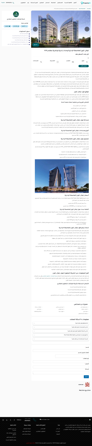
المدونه (58, 434)
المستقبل (60, 2)
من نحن (58, 428)
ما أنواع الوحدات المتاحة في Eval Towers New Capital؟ (76, 335)
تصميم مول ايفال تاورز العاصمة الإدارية (20, 37)
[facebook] (14, 420)
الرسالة (87, 369)
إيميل (6, 26)
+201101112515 (9, 2)
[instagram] (3, 420)
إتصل (23, 26)
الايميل (87, 364)
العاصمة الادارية (82, 8)
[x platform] (10, 420)
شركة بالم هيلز (27, 428)
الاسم (87, 347)
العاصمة (53, 2)
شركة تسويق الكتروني (30, 443)
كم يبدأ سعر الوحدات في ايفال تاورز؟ (80, 339)
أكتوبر (75, 2)
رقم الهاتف (86, 358)
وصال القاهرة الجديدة (11, 440)
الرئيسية (89, 8)
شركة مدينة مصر (26, 434)
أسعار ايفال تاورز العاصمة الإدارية (21, 40)
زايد (28, 2)
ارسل (86, 376)
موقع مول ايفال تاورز (24, 33)
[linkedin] (6, 420)
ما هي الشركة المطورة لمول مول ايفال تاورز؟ (78, 331)
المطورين (23, 2)
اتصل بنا (58, 431)
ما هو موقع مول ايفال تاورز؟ (81, 323)
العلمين (42, 2)
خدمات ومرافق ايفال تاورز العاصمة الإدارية (19, 42)
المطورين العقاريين (40, 431)
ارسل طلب (83, 66)
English (3, 2)
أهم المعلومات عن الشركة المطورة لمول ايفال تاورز (18, 44)
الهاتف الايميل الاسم (83, 352)
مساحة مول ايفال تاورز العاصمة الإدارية (20, 35)
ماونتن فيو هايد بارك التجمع (11, 434)
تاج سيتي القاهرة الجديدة (12, 429)
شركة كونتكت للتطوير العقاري (50, 276)
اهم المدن (43, 428)
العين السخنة (34, 2)
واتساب (15, 26)
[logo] (86, 3)
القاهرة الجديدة (68, 2)
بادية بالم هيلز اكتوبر (11, 437)
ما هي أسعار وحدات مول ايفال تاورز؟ (80, 327)
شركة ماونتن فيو (27, 431)
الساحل (47, 2)
